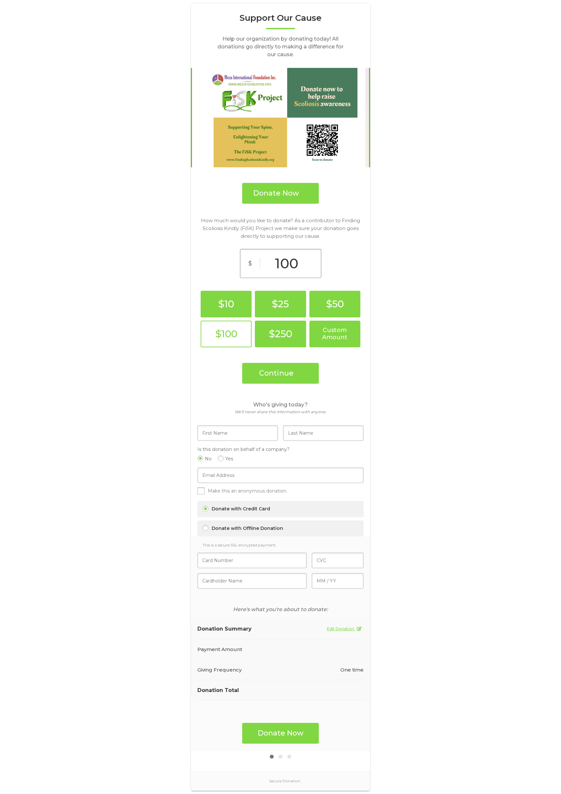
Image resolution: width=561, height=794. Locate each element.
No (208, 459)
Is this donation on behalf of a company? (243, 449)
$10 (226, 304)
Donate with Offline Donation (247, 528)
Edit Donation (341, 628)
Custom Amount (334, 334)
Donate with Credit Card (241, 509)
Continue (276, 373)
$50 (335, 304)
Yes (229, 459)
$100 (226, 334)
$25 (280, 304)
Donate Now (276, 193)
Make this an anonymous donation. (248, 491)
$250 (280, 334)
